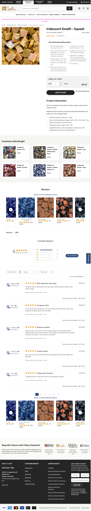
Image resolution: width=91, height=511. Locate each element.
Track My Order (30, 484)
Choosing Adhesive (54, 474)
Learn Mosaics (73, 2)
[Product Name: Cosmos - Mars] (64, 212)
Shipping (28, 478)
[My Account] (79, 8)
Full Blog (50, 468)
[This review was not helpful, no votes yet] (83, 298)
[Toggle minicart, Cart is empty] (87, 8)
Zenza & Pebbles (54, 14)
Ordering (28, 474)
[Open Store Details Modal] (11, 2)
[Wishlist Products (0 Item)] (83, 8)
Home (3, 25)
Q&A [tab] (16, 232)
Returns (27, 481)
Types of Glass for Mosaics (56, 493)
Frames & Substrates (68, 14)
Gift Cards (86, 2)
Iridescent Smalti (22, 25)
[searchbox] (12, 272)
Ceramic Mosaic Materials (56, 496)
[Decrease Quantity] (61, 85)
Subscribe (77, 485)
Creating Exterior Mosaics (56, 499)
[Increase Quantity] (61, 83)
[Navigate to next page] (58, 394)
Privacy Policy (85, 508)
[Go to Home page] (9, 8)
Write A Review (72, 256)
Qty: (50, 84)
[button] (18, 2)
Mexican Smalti (21, 14)
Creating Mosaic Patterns (56, 484)
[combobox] (30, 272)
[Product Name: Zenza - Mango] (45, 212)
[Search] (69, 8)
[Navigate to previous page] (32, 394)
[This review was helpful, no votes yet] (79, 298)
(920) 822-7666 (8, 468)
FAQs (26, 471)
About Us (5, 485)
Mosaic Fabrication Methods (54, 488)
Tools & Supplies (41, 14)
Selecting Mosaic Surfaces (56, 471)
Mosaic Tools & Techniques (56, 481)
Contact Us (29, 468)
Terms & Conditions (74, 508)
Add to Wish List (83, 91)
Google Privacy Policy (78, 491)
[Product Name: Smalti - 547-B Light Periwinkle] (26, 212)
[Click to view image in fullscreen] (20, 46)
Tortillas (31, 14)
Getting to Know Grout (55, 478)
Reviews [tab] (9, 232)
